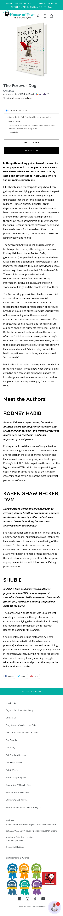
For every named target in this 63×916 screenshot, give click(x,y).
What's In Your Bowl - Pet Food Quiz (23, 807)
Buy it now (31, 150)
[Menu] (58, 16)
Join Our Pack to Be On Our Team (22, 732)
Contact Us (11, 717)
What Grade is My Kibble (17, 792)
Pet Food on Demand (16, 755)
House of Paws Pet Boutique (35, 906)
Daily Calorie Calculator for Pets (21, 725)
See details (13, 132)
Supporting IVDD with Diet (18, 785)
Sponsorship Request (16, 777)
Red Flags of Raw (14, 762)
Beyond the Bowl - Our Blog (19, 710)
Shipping (7, 98)
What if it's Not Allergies (17, 800)
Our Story (10, 747)
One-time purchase (17, 110)
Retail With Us (12, 770)
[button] (31, 94)
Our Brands (11, 740)
